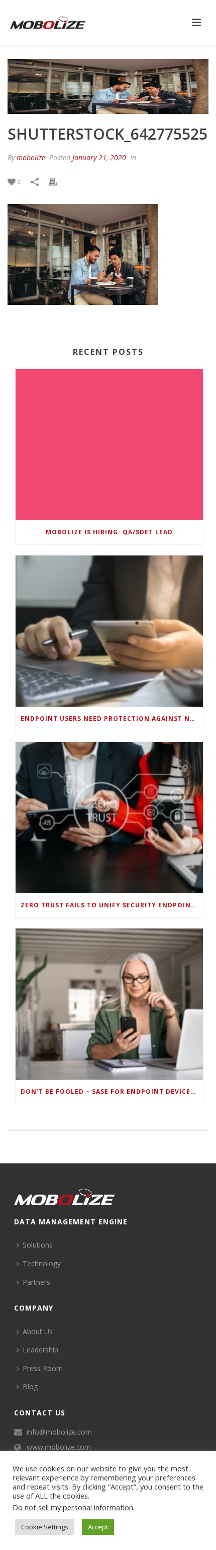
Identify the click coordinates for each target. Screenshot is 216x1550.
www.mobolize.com (59, 1447)
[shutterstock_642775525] (108, 86)
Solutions (38, 1245)
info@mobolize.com (59, 1432)
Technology (42, 1263)
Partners (36, 1282)
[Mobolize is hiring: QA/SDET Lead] (109, 444)
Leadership (40, 1349)
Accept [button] (98, 1526)
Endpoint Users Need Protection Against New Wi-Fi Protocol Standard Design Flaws (112, 718)
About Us (38, 1331)
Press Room (43, 1368)
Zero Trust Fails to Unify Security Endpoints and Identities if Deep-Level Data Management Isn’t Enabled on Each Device (112, 905)
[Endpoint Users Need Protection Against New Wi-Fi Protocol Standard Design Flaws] (109, 631)
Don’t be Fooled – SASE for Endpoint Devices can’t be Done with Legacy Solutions (112, 1091)
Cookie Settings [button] (44, 1526)
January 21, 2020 (99, 157)
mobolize (31, 157)
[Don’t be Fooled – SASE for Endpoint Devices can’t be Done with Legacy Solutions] (109, 1004)
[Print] (58, 181)
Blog (30, 1386)
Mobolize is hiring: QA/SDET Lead (109, 532)
